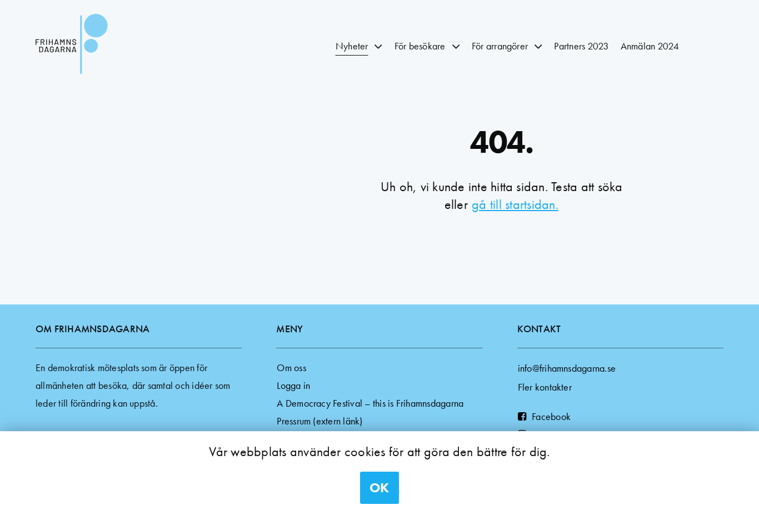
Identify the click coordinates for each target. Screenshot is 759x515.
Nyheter (352, 45)
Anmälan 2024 (650, 45)
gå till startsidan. (515, 204)
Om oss (291, 367)
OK (379, 487)
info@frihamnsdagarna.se (567, 368)
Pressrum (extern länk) (319, 420)
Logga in (293, 385)
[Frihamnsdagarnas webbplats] (102, 46)
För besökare (420, 45)
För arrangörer (500, 45)
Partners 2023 (581, 45)
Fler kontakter (545, 387)
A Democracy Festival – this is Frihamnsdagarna (370, 403)
